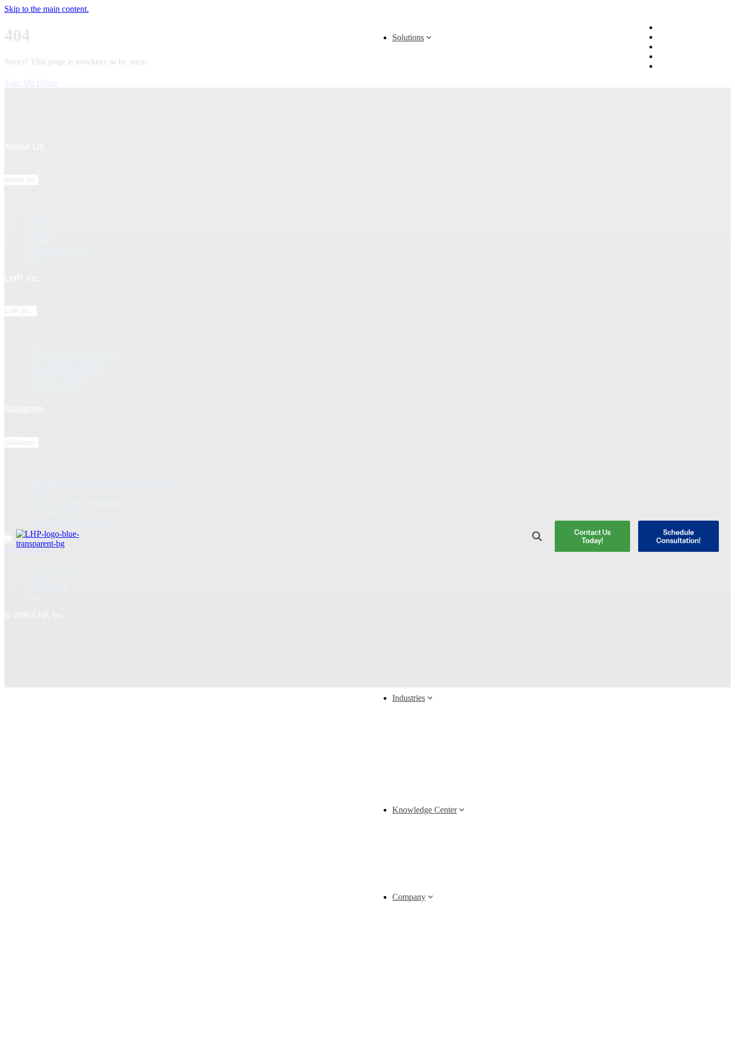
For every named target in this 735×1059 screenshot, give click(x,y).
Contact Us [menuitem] (685, 47)
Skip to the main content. (46, 8)
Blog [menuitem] (676, 28)
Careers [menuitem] (679, 37)
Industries (408, 697)
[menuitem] (663, 66)
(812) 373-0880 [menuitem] (692, 57)
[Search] (537, 536)
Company (409, 896)
